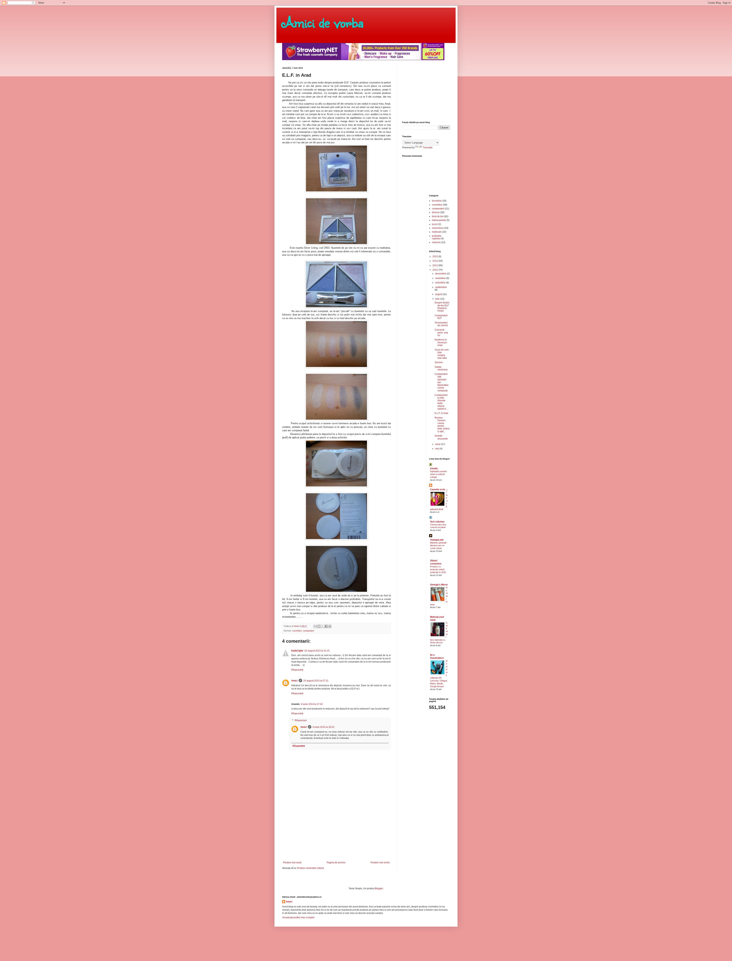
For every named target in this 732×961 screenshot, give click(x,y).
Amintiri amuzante (441, 437)
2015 (435, 256)
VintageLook (437, 540)
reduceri (436, 242)
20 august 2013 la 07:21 (315, 680)
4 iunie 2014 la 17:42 (312, 704)
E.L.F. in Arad (441, 413)
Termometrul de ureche (441, 324)
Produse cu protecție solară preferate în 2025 (438, 569)
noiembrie (440, 278)
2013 (435, 265)
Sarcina (439, 362)
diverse (436, 212)
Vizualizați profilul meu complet (298, 917)
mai (437, 448)
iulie (437, 298)
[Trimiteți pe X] (322, 626)
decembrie (441, 273)
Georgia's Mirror (439, 584)
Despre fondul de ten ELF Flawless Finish (442, 306)
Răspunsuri (301, 720)
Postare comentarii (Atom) (310, 868)
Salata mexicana (441, 368)
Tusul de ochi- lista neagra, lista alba (442, 353)
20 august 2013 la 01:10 (317, 650)
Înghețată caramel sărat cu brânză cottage (438, 474)
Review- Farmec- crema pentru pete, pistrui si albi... (442, 424)
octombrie (440, 282)
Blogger (379, 888)
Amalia (434, 468)
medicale (436, 232)
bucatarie (437, 200)
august (439, 294)
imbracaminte (439, 220)
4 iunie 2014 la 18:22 (323, 727)
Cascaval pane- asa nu (441, 332)
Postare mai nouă (292, 862)
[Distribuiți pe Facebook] (326, 626)
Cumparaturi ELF (441, 316)
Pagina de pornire (336, 862)
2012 (435, 269)
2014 (435, 261)
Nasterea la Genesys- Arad (441, 342)
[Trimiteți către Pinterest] (330, 626)
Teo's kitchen (437, 521)
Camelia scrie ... (438, 489)
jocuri (435, 224)
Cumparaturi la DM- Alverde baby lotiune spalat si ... (441, 402)
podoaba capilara (436, 237)
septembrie (441, 287)
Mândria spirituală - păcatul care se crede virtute (439, 546)
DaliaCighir (297, 650)
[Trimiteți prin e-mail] (315, 626)
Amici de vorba (322, 22)
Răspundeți (297, 669)
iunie (438, 444)
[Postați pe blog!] (319, 626)
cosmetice (297, 631)
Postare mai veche (380, 862)
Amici (294, 680)
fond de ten (438, 216)
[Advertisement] (336, 832)
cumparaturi (308, 631)
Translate (428, 147)
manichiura (438, 228)
